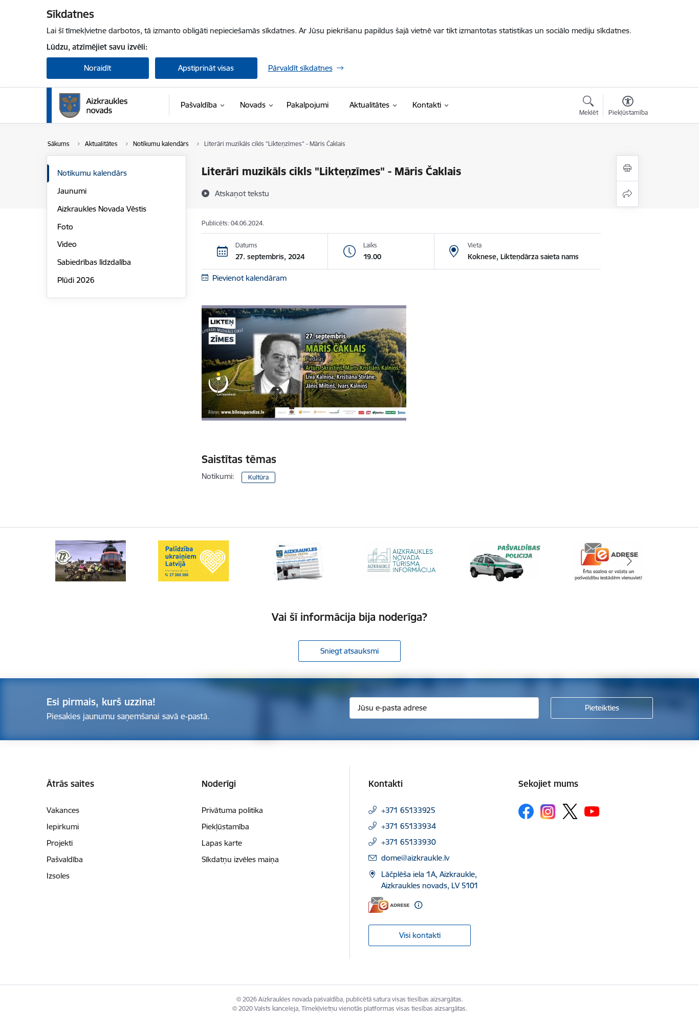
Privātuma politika (232, 810)
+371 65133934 (408, 826)
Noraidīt (97, 68)
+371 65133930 (408, 842)
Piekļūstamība (225, 826)
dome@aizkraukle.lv (415, 858)
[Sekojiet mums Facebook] (526, 811)
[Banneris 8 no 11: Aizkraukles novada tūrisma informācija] (401, 560)
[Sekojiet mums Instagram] (548, 811)
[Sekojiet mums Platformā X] (570, 811)
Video (67, 244)
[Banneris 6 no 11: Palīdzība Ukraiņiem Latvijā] (194, 560)
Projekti (60, 843)
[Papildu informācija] (418, 905)
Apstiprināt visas (206, 68)
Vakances (63, 810)
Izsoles (58, 876)
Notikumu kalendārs (92, 173)
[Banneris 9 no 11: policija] (505, 560)
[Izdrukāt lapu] (627, 168)
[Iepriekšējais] (70, 561)
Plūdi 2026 (76, 280)
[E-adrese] (388, 904)
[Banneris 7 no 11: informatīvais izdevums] (298, 560)
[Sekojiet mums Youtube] (592, 811)
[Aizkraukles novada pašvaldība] (93, 105)
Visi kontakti (420, 935)
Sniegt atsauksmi (349, 651)
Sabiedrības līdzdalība (94, 262)
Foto (65, 227)
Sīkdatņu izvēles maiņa (240, 859)
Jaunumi (71, 191)
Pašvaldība (65, 859)
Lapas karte (222, 843)
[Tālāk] (629, 561)
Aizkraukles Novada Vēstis (101, 209)
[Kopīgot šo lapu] (627, 193)
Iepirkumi (63, 826)
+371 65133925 (408, 810)
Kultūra (258, 477)
